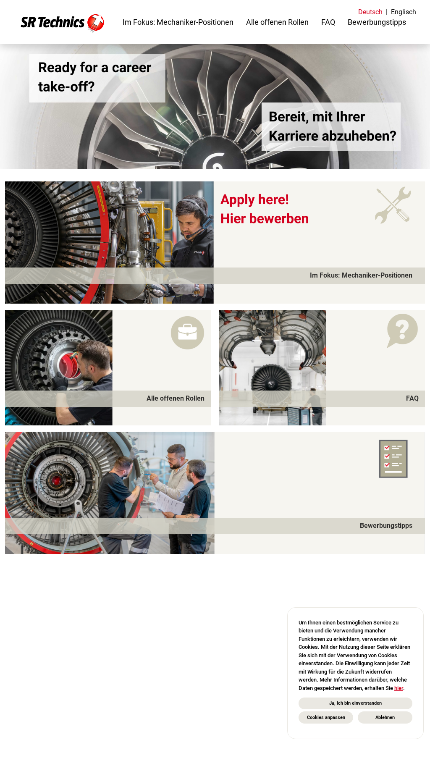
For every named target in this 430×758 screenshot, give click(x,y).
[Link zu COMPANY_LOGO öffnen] (62, 22)
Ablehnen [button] (385, 717)
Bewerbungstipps (377, 22)
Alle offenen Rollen (277, 22)
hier (398, 688)
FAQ (328, 22)
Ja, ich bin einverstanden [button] (355, 703)
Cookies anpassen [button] (326, 717)
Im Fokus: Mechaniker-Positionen (178, 22)
